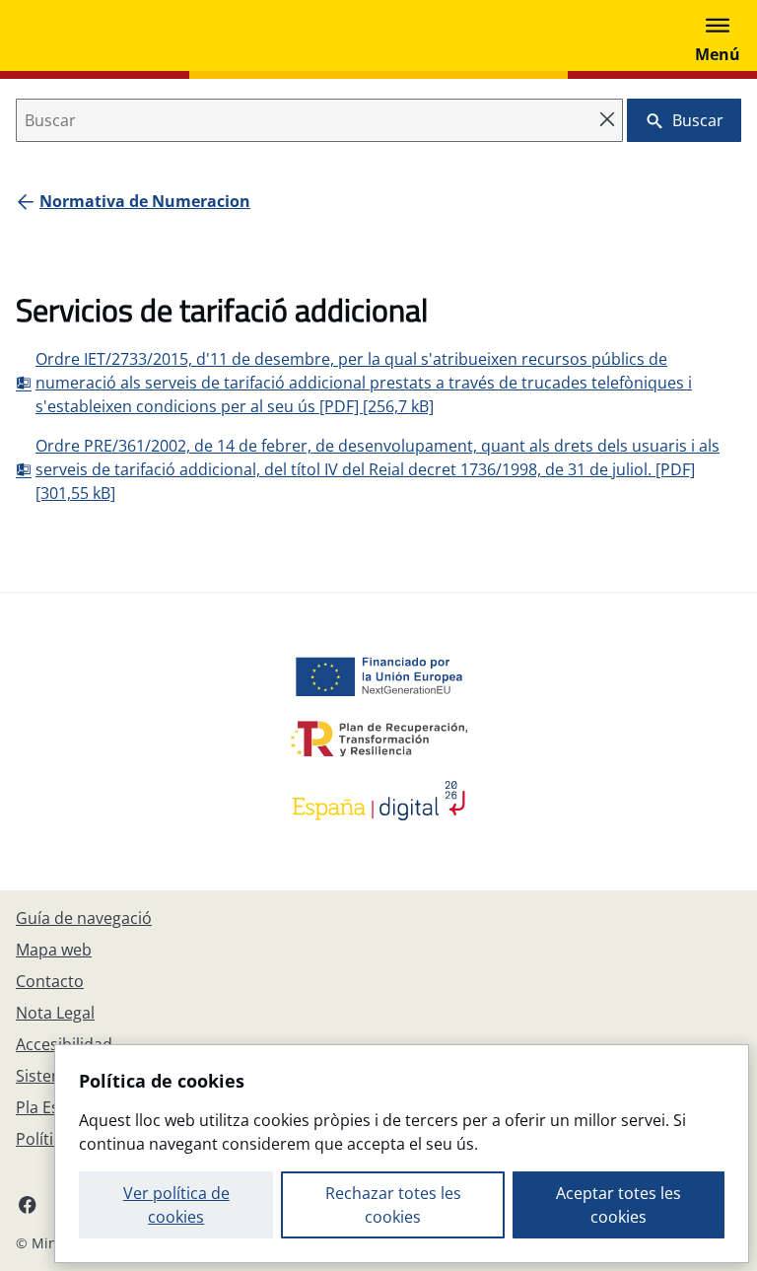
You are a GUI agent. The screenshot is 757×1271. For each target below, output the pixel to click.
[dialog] (401, 1153)
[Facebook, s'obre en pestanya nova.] (27, 1204)
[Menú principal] (717, 35)
